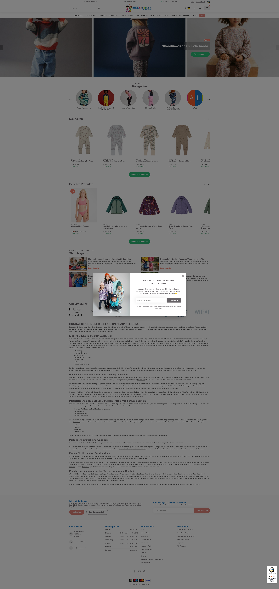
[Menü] (275, 567)
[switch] (272, 580)
